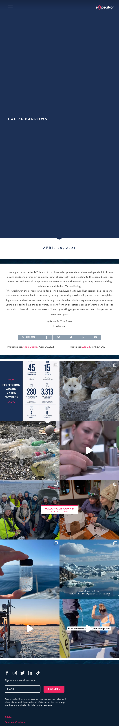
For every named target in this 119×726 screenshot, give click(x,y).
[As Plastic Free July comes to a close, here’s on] (30, 450)
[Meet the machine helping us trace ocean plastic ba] (89, 450)
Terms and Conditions (15, 722)
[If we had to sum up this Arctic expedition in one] (30, 510)
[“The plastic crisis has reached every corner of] (30, 569)
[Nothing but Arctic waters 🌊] (30, 628)
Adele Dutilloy (30, 347)
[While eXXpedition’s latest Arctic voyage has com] (89, 510)
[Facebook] (7, 673)
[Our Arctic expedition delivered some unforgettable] (89, 391)
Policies (8, 717)
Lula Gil (85, 347)
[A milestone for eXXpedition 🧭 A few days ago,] (89, 569)
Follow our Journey (60, 510)
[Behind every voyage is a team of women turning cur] (30, 391)
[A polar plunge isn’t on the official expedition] (89, 628)
